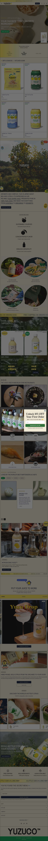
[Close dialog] (45, 410)
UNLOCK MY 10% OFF (35, 425)
